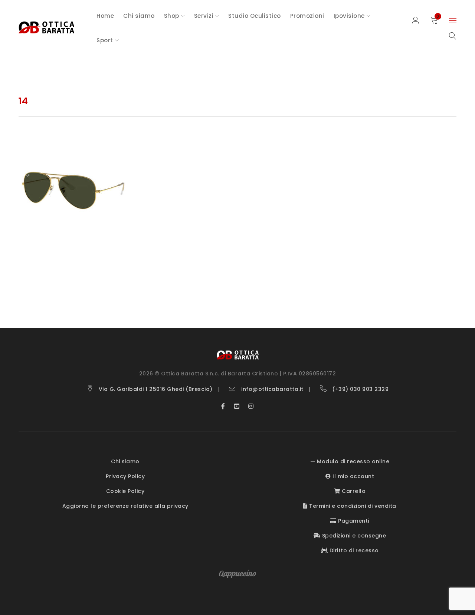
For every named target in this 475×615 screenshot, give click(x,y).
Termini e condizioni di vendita (352, 506)
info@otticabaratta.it (272, 389)
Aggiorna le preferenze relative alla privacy (125, 506)
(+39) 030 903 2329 (360, 389)
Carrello (353, 491)
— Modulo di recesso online (349, 461)
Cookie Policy (125, 491)
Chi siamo (125, 461)
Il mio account (352, 476)
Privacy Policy (125, 476)
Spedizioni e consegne (353, 535)
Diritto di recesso (353, 550)
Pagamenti (353, 520)
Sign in (415, 21)
